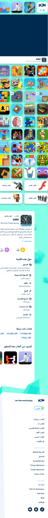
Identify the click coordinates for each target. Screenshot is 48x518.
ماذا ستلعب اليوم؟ (40, 10)
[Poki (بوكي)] (42, 5)
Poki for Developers (36, 489)
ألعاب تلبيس (39, 437)
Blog (42, 498)
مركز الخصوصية (38, 461)
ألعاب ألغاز (40, 432)
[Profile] (43, 10)
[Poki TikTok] (42, 509)
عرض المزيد (28, 241)
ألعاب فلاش (8, 216)
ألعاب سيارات (38, 419)
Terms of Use (39, 474)
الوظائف (41, 502)
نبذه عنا (41, 485)
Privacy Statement (37, 465)
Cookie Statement (37, 470)
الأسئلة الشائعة (38, 452)
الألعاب (16, 216)
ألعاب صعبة (26, 337)
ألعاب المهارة (25, 333)
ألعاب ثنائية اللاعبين (36, 428)
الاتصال (41, 456)
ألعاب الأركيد (12, 333)
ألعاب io (41, 424)
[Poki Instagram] (36, 509)
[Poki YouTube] (30, 509)
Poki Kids (40, 493)
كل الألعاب (40, 441)
